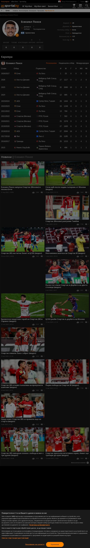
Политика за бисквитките (39, 525)
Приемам (55, 544)
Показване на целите (34, 544)
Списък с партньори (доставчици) (15, 538)
